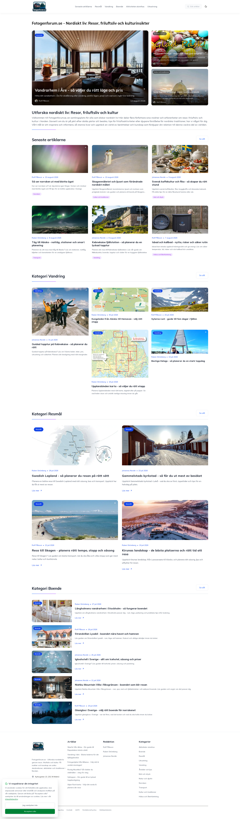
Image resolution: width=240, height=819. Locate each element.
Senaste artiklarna (83, 6)
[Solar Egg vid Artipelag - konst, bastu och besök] (179, 87)
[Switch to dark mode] (206, 6)
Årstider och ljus (160, 34)
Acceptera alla (30, 811)
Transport (36, 258)
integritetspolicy (11, 799)
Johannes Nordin (159, 177)
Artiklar (72, 741)
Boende (119, 6)
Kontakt (69, 810)
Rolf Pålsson (37, 177)
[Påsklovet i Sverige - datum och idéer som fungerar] (179, 48)
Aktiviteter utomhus (135, 6)
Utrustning (152, 6)
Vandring (109, 6)
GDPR (77, 810)
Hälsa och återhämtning (162, 254)
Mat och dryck (158, 197)
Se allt (202, 139)
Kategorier (145, 741)
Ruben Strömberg (39, 238)
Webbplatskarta (105, 810)
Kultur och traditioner (161, 72)
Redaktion (108, 741)
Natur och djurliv (145, 778)
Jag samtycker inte (30, 805)
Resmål (98, 6)
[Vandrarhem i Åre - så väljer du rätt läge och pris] (90, 67)
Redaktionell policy (89, 810)
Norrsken (36, 194)
